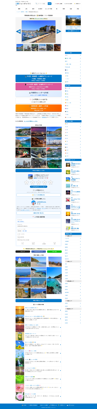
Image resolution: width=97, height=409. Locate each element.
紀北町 (66, 314)
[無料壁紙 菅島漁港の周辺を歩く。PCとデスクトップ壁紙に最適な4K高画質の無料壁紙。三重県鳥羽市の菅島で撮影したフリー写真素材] (38, 31)
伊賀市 (66, 303)
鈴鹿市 (66, 253)
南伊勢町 (67, 292)
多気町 (66, 275)
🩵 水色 (66, 96)
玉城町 (66, 295)
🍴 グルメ (67, 78)
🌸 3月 (66, 129)
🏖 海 (66, 61)
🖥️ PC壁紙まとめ (53, 405)
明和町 (66, 269)
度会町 (66, 298)
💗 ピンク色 (67, 88)
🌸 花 (66, 55)
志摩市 (66, 286)
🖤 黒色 (66, 111)
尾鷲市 (66, 311)
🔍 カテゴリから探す (68, 3)
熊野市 (66, 320)
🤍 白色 (66, 114)
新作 (33, 8)
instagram (39, 208)
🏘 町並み (67, 72)
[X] (37, 204)
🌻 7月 (66, 141)
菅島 (27, 11)
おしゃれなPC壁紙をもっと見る (30, 121)
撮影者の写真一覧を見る (39, 213)
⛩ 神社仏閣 (67, 67)
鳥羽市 (22, 11)
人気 (26, 8)
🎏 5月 (66, 135)
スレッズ (44, 208)
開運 (19, 8)
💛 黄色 (66, 99)
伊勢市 (66, 283)
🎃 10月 (66, 150)
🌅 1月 (66, 123)
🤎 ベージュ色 (68, 117)
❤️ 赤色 (66, 105)
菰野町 (66, 247)
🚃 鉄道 (66, 81)
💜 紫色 (66, 108)
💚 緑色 (66, 94)
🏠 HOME (24, 405)
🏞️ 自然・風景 (68, 58)
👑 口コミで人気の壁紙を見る (38, 194)
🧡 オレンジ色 (68, 102)
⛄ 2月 (66, 126)
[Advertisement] (39, 62)
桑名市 (66, 250)
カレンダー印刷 (48, 8)
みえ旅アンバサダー (25, 210)
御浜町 (66, 317)
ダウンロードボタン (39, 18)
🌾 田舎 (66, 75)
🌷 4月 (66, 132)
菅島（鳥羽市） (20, 221)
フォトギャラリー (23, 4)
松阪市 (66, 266)
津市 (66, 263)
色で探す (40, 8)
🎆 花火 (66, 70)
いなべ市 (67, 238)
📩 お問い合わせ (70, 405)
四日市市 (67, 258)
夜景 (64, 8)
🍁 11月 (66, 153)
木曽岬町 (67, 241)
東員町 (66, 244)
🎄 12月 (66, 156)
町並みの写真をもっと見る (39, 170)
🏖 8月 (66, 144)
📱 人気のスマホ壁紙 (43, 405)
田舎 (78, 8)
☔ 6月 (66, 138)
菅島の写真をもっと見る (38, 300)
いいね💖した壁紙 (58, 3)
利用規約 (44, 117)
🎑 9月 (66, 147)
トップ (18, 11)
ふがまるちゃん (53, 115)
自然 (71, 8)
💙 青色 (66, 91)
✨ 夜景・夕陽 (68, 64)
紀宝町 (66, 323)
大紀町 (66, 278)
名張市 (66, 306)
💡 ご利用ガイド (77, 3)
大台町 (66, 272)
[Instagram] (39, 204)
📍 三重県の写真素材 (32, 405)
